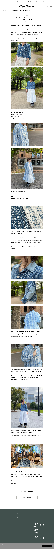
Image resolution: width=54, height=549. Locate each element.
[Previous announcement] (2, 1)
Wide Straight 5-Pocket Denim (27, 430)
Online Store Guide (10, 529)
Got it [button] (47, 546)
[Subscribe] (38, 517)
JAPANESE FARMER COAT (18, 191)
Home (3, 10)
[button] (2, 6)
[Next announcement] (51, 1)
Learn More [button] (10, 546)
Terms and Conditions (11, 527)
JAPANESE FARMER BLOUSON (19, 111)
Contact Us (8, 532)
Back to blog (27, 497)
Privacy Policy (9, 524)
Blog (6, 10)
